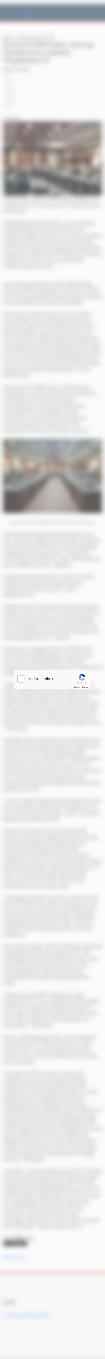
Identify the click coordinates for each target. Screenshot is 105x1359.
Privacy (77, 687)
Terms (85, 687)
